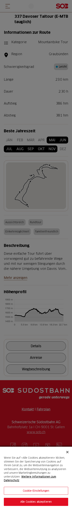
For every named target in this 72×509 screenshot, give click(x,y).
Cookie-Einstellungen (36, 490)
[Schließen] (67, 452)
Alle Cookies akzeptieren (36, 501)
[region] (36, 478)
